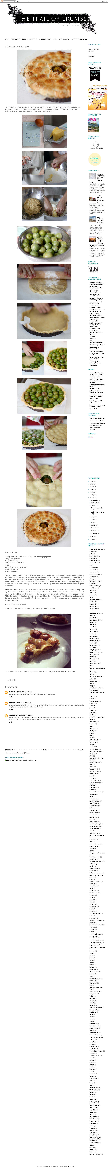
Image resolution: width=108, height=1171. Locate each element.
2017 (91, 484)
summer (92, 1069)
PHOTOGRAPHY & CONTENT (79, 39)
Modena (92, 900)
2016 (91, 487)
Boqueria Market (94, 599)
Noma (91, 916)
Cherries (92, 666)
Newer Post (9, 750)
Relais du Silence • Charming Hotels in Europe (95, 332)
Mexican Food (94, 893)
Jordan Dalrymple (95, 824)
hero (91, 776)
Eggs (91, 719)
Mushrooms (93, 906)
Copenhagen (93, 681)
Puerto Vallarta (94, 991)
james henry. (93, 812)
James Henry (93, 810)
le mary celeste (94, 857)
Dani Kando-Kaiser (95, 688)
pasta (91, 962)
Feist (91, 738)
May (93, 522)
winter (91, 1147)
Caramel (92, 643)
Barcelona (92, 583)
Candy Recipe (94, 641)
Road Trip (92, 1012)
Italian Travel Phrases (96, 425)
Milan (91, 897)
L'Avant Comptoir (95, 844)
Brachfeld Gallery (95, 613)
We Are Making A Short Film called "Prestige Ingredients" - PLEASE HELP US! (96, 242)
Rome (91, 1014)
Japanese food (94, 822)
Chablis (91, 656)
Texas (91, 1085)
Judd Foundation (95, 826)
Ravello (92, 1001)
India (91, 796)
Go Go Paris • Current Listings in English (96, 395)
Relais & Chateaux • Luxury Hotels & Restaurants (95, 324)
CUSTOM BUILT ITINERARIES (19, 39)
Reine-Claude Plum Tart (97, 508)
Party (91, 960)
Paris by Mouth (94, 377)
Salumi (91, 1021)
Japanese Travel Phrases (94, 428)
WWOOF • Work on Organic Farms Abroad (96, 283)
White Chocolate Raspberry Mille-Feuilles (95, 1138)
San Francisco (93, 1026)
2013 (91, 495)
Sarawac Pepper (94, 1035)
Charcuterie (93, 659)
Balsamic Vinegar (95, 581)
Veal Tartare (93, 1119)
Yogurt (91, 1152)
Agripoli (92, 551)
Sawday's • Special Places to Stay (95, 302)
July (93, 517)
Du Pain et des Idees (96, 717)
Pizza (91, 976)
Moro (91, 902)
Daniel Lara (93, 690)
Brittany (92, 624)
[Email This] (8, 680)
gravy (91, 764)
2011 (91, 536)
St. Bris (91, 1065)
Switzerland (93, 1078)
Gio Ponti (92, 754)
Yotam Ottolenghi (95, 1154)
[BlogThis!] (10, 680)
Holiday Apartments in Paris (97, 385)
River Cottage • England (97, 345)
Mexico (91, 895)
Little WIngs (93, 864)
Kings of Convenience (96, 835)
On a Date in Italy (95, 934)
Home (45, 750)
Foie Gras (92, 742)
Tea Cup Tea (93, 365)
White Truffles (94, 1143)
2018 (91, 481)
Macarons (92, 870)
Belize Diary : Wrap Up (97, 513)
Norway (92, 922)
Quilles (91, 996)
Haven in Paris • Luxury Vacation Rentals (97, 405)
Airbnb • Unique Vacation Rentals (95, 306)
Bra (90, 611)
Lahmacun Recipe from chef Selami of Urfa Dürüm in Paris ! (97, 178)
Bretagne (92, 622)
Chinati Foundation (95, 676)
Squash (91, 1062)
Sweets (91, 1076)
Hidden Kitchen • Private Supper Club (96, 391)
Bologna (92, 595)
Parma (91, 958)
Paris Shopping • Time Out (96, 401)
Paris (91, 955)
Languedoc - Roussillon (97, 853)
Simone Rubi (93, 1046)
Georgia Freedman (95, 751)
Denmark (92, 696)
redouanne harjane (95, 1007)
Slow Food (92, 1048)
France (91, 747)
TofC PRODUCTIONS (45, 39)
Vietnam (92, 1128)
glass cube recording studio (96, 759)
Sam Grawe (93, 1023)
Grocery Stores (94, 771)
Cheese (91, 661)
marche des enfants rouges (96, 876)
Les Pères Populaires (96, 861)
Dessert (92, 703)
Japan (91, 819)
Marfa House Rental (96, 351)
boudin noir (93, 606)
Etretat (91, 731)
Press (91, 985)
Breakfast (92, 618)
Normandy (92, 918)
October (94, 503)
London (91, 866)
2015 (91, 489)
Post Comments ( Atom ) (21, 753)
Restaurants (93, 1010)
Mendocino (93, 890)
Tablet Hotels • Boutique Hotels (94, 295)
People (91, 965)
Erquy (91, 726)
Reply (11, 697)
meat (91, 888)
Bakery (91, 579)
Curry (91, 686)
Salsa (91, 1019)
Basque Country (94, 586)
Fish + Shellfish (94, 740)
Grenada (92, 767)
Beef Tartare (93, 588)
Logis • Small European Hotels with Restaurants (97, 319)
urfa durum (93, 1116)
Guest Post (93, 773)
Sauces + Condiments (96, 1037)
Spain (91, 1058)
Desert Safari (35, 717)
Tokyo (91, 1097)
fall (90, 735)
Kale (90, 831)
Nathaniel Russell (95, 913)
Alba (91, 553)
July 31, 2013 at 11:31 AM (24, 702)
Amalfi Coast (93, 560)
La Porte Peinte (94, 846)
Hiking (91, 778)
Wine (91, 1145)
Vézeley (92, 1126)
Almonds (92, 558)
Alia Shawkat (93, 556)
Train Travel (93, 1107)
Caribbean (92, 647)
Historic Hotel (94, 780)
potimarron (93, 983)
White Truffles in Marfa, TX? (100, 218)
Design (91, 699)
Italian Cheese (94, 805)
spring (91, 1060)
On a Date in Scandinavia (93, 937)
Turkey (91, 1114)
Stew (91, 1067)
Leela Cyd (92, 859)
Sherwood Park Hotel (31, 707)
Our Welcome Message (97, 947)
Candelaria (93, 638)
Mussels (92, 911)
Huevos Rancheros (95, 792)
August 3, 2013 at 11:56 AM (24, 715)
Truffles (92, 1112)
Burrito (91, 634)
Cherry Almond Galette (97, 668)
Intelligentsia (94, 803)
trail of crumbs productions (94, 1102)
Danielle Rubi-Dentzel (97, 692)
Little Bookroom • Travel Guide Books (95, 341)
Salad (91, 1017)
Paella (91, 953)
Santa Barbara (94, 1032)
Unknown (12, 692)
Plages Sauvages (95, 978)
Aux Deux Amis (94, 574)
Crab (90, 683)
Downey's (92, 712)
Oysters (92, 951)
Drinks (91, 715)
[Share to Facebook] (14, 680)
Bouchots (92, 602)
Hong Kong (93, 787)
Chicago (92, 672)
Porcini (91, 981)
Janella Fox (93, 817)
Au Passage (93, 572)
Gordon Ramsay (94, 762)
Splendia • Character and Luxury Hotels (96, 299)
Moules (91, 904)
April (93, 525)
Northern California (95, 920)
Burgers (92, 629)
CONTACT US (33, 39)
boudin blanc (93, 604)
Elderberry (93, 721)
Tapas (91, 1083)
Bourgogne (93, 608)
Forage (91, 744)
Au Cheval (92, 570)
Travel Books (93, 1110)
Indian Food (93, 799)
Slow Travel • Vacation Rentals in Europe (97, 310)
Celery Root (93, 654)
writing (91, 1149)
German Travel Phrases (97, 423)
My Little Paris (94, 409)
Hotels (91, 789)
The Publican (93, 1090)
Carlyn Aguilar (94, 650)
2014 (91, 492)
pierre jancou (93, 971)
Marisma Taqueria (95, 881)
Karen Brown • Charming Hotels (95, 291)
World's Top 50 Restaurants (94, 348)
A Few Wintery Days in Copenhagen (100, 198)
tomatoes (92, 1099)
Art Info (92, 336)
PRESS (54, 39)
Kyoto (91, 841)
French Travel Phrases (96, 418)
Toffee (91, 1094)
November (95, 500)
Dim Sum (92, 705)
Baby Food (92, 576)
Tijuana (91, 1092)
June (93, 520)
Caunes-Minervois (95, 652)
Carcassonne (93, 645)
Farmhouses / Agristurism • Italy (95, 287)
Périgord (92, 967)
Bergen (91, 592)
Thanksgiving (94, 1087)
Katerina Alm (93, 833)
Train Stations (94, 1105)
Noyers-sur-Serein (95, 925)
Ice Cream (92, 794)
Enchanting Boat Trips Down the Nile (96, 358)
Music (91, 909)
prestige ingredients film (96, 988)
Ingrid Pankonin (94, 801)
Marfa (91, 879)
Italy (91, 808)
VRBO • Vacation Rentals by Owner (95, 314)
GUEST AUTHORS (64, 39)
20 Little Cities (70, 671)
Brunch (91, 627)
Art (90, 565)
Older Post (79, 750)
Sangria (91, 1030)
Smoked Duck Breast (96, 1051)
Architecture (93, 563)
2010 (91, 539)
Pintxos (91, 974)
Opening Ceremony (95, 942)
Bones (91, 597)
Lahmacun (92, 848)
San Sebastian (93, 1028)
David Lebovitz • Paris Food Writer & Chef (96, 373)
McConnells (93, 886)
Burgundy (92, 631)
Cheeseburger (94, 663)
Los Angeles (93, 868)
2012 (91, 498)
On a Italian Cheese (95, 940)
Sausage (92, 1039)
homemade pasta (95, 783)
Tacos (91, 1081)
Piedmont (92, 969)
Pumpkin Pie (93, 994)
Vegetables (93, 1121)
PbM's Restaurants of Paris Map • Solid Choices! (96, 380)
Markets (92, 884)
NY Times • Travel (95, 328)
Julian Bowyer (94, 828)
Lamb (91, 851)
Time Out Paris (94, 399)
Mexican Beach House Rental (96, 354)
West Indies (93, 1135)
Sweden (92, 1074)
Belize (91, 590)
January (94, 533)
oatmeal (92, 929)
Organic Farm (93, 945)
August (94, 505)
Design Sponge (94, 701)
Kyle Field (92, 839)
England (92, 724)
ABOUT (7, 39)
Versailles (92, 1123)
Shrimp (91, 1044)
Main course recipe (95, 873)
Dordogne (92, 710)
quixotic (92, 998)
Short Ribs (92, 1042)
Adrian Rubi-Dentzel (96, 549)
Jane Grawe (93, 815)
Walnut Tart (93, 1130)
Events (91, 733)
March (93, 528)
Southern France (94, 1055)
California (92, 636)
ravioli (91, 1003)
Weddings (92, 1132)
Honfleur (92, 785)
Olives (91, 932)
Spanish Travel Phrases (97, 421)
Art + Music (93, 567)
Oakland (92, 927)
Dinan (91, 708)
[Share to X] (12, 680)
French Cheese (94, 749)
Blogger (71, 1167)
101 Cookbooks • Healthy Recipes (94, 362)
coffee (91, 679)
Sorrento (92, 1053)
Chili (90, 674)
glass (91, 756)
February (94, 530)
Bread (91, 615)
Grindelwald (93, 769)
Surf (90, 1071)
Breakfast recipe (94, 620)
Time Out (92, 339)
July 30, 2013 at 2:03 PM (24, 692)
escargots (92, 728)
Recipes (92, 1005)
